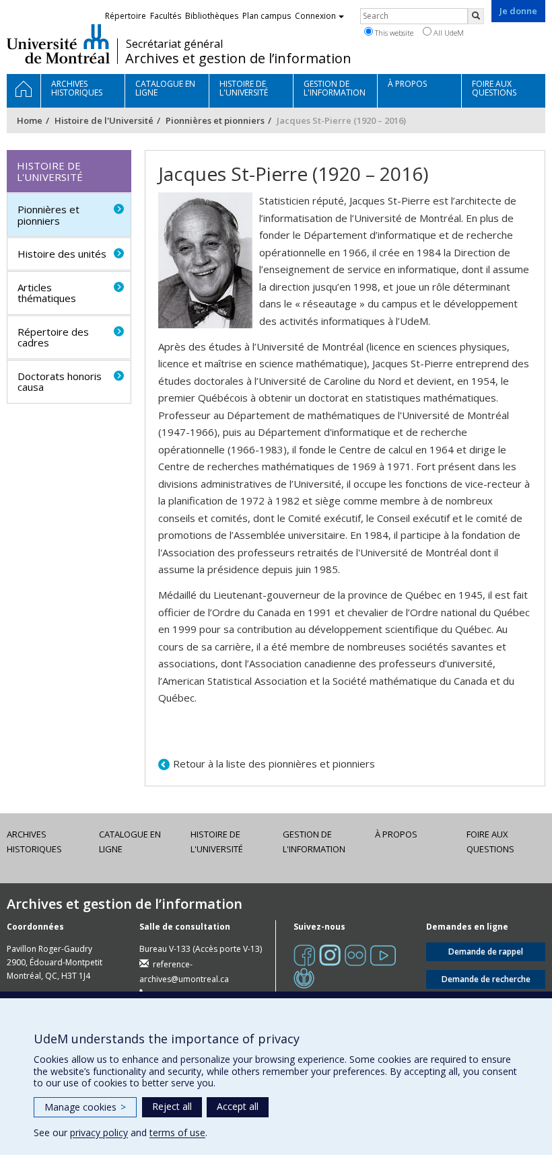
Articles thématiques (47, 293)
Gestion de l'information (314, 841)
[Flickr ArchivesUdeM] (355, 954)
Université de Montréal (58, 44)
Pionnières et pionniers (215, 120)
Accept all (237, 1106)
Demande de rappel (485, 951)
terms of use (177, 1132)
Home (29, 120)
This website (393, 33)
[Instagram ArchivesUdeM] (330, 954)
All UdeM (448, 33)
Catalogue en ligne (130, 841)
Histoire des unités (62, 253)
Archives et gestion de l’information (238, 58)
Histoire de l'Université (104, 120)
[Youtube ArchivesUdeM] (383, 954)
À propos (396, 834)
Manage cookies (85, 1107)
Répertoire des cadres (53, 337)
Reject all (172, 1106)
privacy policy (99, 1132)
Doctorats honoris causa (60, 381)
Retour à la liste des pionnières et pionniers (274, 763)
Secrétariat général (174, 43)
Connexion (315, 16)
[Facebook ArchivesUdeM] (304, 954)
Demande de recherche (486, 979)
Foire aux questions (490, 841)
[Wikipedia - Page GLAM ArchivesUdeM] (304, 977)
